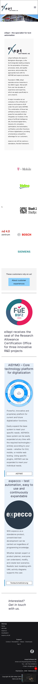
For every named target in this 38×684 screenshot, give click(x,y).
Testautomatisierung (19, 583)
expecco (4, 630)
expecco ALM (5, 635)
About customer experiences (19, 282)
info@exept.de (32, 666)
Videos (22, 641)
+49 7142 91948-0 (31, 664)
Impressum (19, 671)
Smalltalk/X (4, 633)
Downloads (28, 641)
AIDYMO (19, 474)
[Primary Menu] (34, 7)
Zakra (14, 679)
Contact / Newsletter (12, 641)
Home (3, 626)
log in (19, 644)
